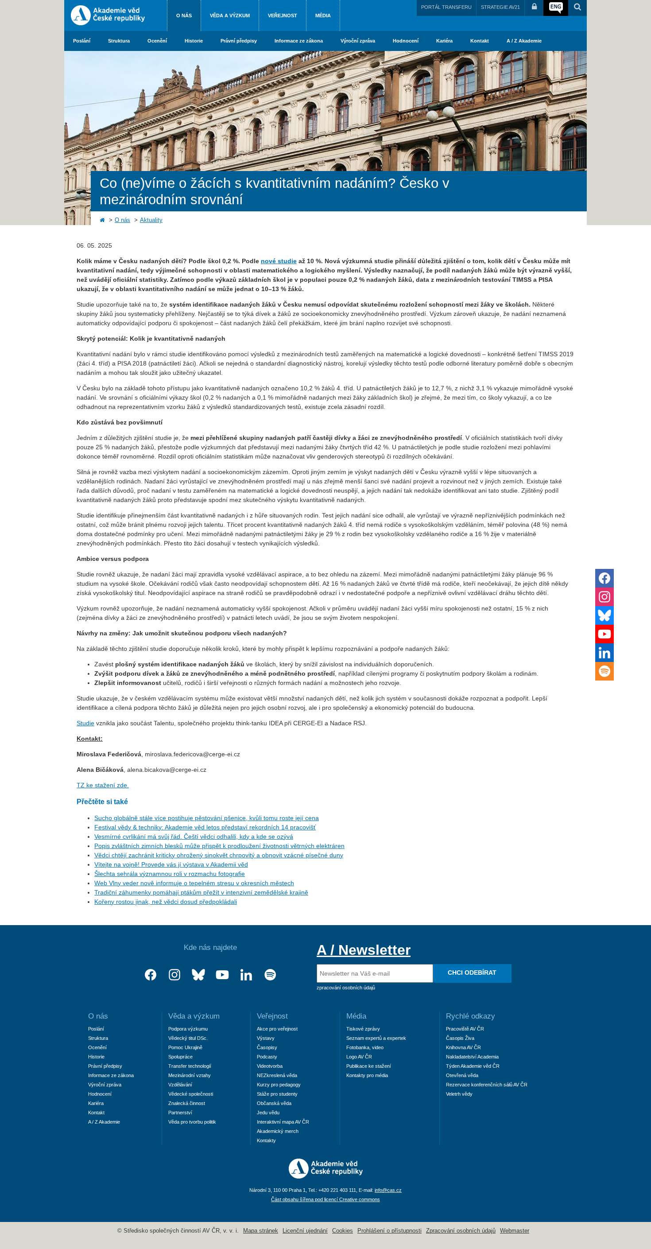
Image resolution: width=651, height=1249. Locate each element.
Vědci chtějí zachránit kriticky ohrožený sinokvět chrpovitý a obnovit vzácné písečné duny (218, 855)
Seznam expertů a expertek (376, 1038)
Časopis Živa (460, 1038)
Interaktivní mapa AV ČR (283, 1121)
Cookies (342, 1231)
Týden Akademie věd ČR (473, 1066)
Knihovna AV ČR (463, 1047)
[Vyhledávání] (577, 8)
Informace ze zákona (299, 40)
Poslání (81, 40)
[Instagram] (174, 975)
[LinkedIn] (246, 975)
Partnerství (180, 1112)
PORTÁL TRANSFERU (446, 7)
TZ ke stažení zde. (103, 785)
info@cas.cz (388, 1190)
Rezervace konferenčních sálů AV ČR (486, 1084)
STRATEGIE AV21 (500, 7)
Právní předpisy (239, 40)
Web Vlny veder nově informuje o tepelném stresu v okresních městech (194, 883)
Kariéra (444, 40)
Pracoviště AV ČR (465, 1028)
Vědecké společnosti (190, 1094)
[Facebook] (150, 975)
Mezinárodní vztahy (189, 1075)
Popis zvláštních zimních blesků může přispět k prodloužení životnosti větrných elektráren (219, 845)
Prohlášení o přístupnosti (389, 1231)
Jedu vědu (268, 1112)
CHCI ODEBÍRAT (472, 972)
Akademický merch (277, 1131)
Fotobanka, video (365, 1047)
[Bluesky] (198, 975)
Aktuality (151, 220)
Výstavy (266, 1038)
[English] (555, 8)
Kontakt (479, 40)
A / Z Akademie (524, 40)
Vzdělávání (180, 1084)
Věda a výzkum (230, 15)
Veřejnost (282, 15)
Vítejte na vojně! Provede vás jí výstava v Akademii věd (171, 864)
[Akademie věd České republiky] (326, 1176)
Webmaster (514, 1231)
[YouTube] (222, 975)
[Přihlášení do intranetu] (534, 8)
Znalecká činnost (186, 1103)
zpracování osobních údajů (346, 987)
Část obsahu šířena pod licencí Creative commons (325, 1199)
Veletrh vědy (459, 1094)
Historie (194, 40)
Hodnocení (405, 40)
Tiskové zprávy (363, 1028)
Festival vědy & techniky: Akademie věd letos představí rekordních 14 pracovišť (205, 827)
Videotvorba (270, 1066)
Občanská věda (274, 1103)
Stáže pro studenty (277, 1094)
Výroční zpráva (358, 40)
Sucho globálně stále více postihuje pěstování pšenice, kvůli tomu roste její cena (206, 817)
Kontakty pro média (367, 1075)
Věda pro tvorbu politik (192, 1121)
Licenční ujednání (305, 1231)
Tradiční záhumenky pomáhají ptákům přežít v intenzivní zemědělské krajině (201, 892)
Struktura (119, 40)
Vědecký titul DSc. (188, 1038)
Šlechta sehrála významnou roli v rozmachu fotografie (169, 873)
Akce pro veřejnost (277, 1028)
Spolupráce (180, 1056)
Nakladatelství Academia (472, 1056)
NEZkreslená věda (277, 1075)
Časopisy (267, 1047)
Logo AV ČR (359, 1056)
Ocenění (157, 40)
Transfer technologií (189, 1066)
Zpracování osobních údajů (461, 1231)
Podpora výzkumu (188, 1028)
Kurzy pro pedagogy (279, 1084)
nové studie (279, 261)
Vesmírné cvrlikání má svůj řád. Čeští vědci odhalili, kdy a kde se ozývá (193, 836)
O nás (184, 15)
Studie (85, 723)
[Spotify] (270, 975)
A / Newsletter (364, 950)
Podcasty (267, 1056)
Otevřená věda (462, 1075)
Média (323, 15)
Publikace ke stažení (368, 1066)
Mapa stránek (260, 1231)
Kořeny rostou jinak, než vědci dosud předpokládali (165, 901)
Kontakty (266, 1140)
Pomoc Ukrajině (185, 1047)
